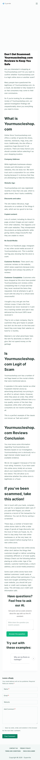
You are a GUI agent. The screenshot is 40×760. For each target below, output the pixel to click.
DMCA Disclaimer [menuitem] (29, 751)
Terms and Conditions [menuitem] (13, 751)
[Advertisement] (20, 28)
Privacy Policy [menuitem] (25, 748)
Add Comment (9, 709)
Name (6, 689)
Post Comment (9, 736)
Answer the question (17, 634)
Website (7, 702)
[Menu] (37, 3)
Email (6, 696)
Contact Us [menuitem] (13, 748)
